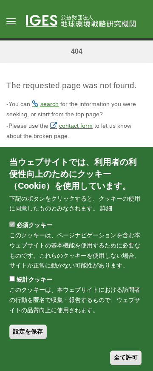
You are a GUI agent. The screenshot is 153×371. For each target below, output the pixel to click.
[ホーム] (85, 22)
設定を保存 (28, 331)
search (49, 104)
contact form (76, 125)
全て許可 (126, 357)
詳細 (106, 208)
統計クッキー (34, 279)
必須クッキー (34, 224)
